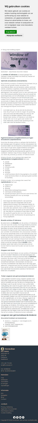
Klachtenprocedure (7, 411)
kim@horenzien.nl (6, 365)
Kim (2, 393)
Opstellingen (5, 385)
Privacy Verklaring (7, 407)
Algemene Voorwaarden (9, 409)
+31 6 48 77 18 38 (6, 363)
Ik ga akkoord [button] (10, 32)
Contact (3, 399)
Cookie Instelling (6, 413)
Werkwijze (4, 380)
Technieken (4, 381)
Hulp (2, 378)
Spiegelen (4, 395)
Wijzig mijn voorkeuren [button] (14, 35)
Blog (2, 397)
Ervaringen (4, 383)
